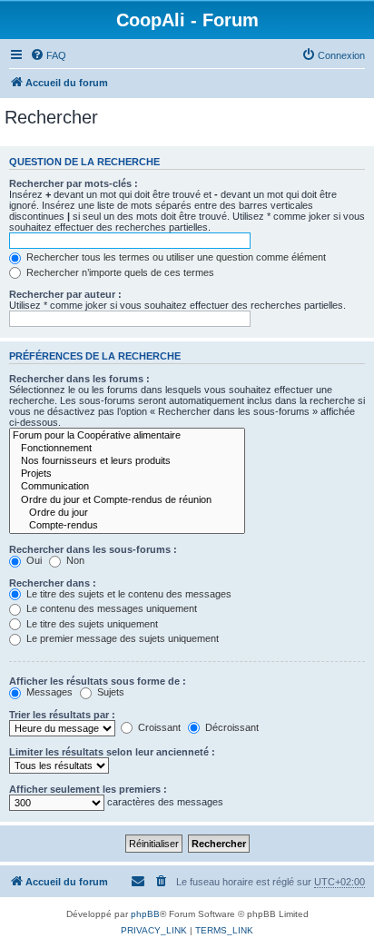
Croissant (158, 727)
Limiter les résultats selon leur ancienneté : (112, 751)
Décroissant (230, 727)
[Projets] (127, 474)
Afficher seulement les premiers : (88, 789)
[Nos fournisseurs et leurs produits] (127, 461)
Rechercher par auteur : (65, 294)
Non (74, 560)
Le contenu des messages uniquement (110, 608)
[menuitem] (48, 55)
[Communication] (127, 486)
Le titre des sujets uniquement (91, 623)
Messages (48, 691)
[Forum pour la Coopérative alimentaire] (127, 436)
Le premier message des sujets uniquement (121, 638)
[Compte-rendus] (127, 525)
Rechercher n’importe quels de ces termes (119, 272)
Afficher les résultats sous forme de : (97, 681)
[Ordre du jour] (127, 513)
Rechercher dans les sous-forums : (93, 549)
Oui (33, 560)
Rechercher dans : (52, 583)
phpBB (145, 914)
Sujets (109, 691)
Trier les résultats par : (62, 714)
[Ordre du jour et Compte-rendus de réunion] (127, 500)
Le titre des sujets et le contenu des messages (127, 593)
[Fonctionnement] (127, 448)
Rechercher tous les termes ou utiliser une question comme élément (175, 257)
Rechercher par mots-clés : (73, 183)
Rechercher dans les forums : (79, 378)
